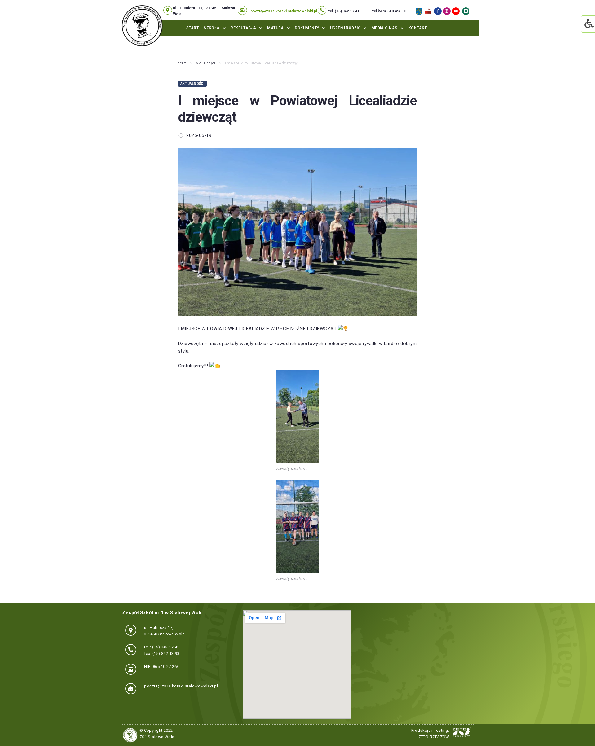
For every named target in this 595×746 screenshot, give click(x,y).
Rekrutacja (243, 28)
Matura (275, 28)
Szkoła (212, 28)
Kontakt (417, 28)
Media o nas (385, 28)
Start (192, 28)
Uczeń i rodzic (345, 28)
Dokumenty (307, 28)
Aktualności (205, 63)
